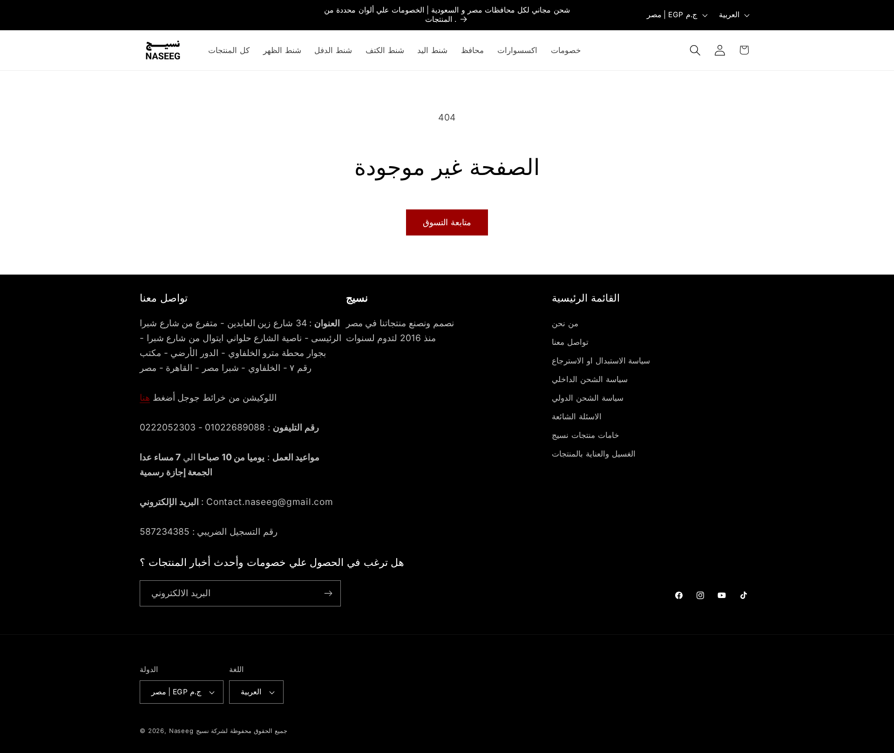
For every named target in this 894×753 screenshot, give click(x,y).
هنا (145, 397)
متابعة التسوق (447, 222)
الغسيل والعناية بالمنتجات (593, 453)
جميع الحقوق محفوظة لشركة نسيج (241, 730)
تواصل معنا (570, 342)
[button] (695, 50)
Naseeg (181, 730)
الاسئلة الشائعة (577, 416)
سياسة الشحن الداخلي (589, 379)
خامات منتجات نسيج (585, 435)
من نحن (565, 323)
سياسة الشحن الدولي (587, 398)
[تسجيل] (328, 593)
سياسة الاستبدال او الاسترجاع (601, 360)
